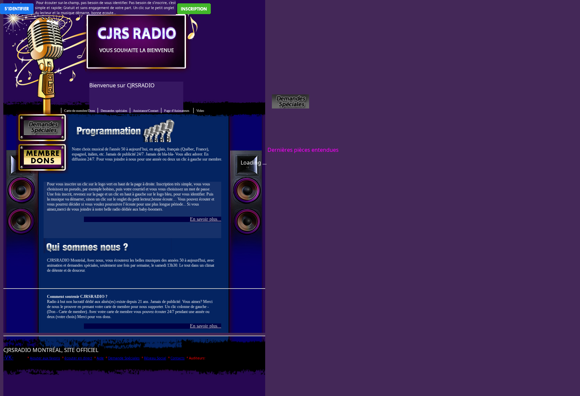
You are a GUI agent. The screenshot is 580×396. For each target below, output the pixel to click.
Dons (79, 111)
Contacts (178, 358)
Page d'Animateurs (176, 111)
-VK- (8, 357)
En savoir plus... (205, 219)
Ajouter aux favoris (45, 358)
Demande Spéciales (124, 358)
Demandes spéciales (114, 111)
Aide (100, 358)
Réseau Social (155, 358)
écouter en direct (78, 358)
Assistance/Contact (145, 111)
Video (200, 111)
